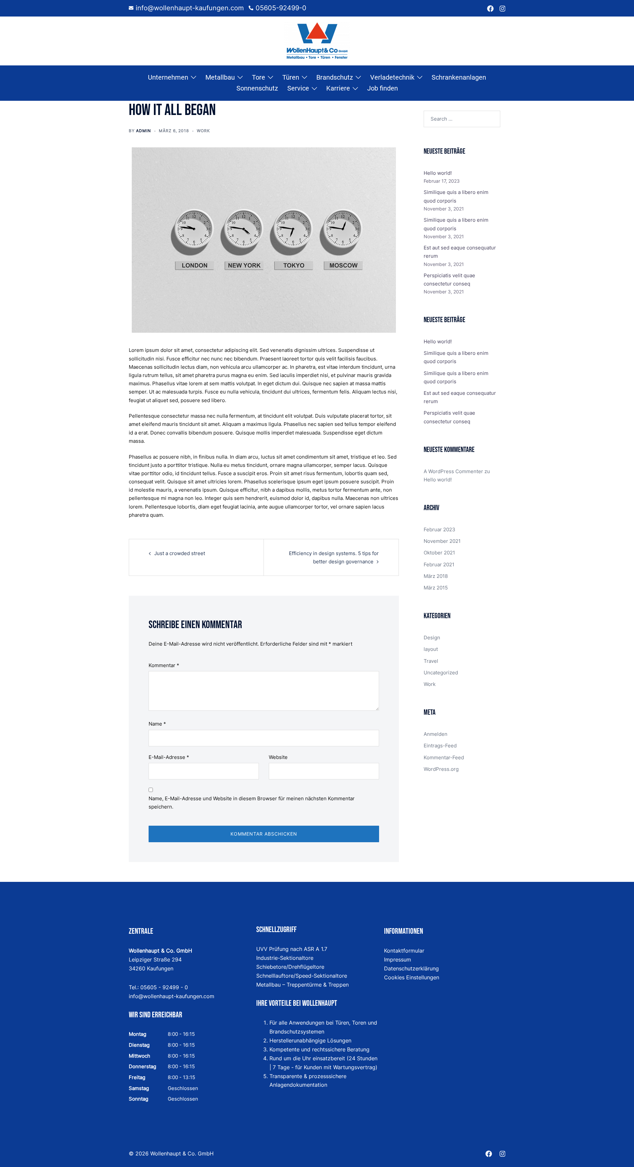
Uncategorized (441, 672)
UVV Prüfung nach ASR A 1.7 (291, 949)
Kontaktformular (404, 950)
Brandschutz (334, 77)
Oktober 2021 (439, 552)
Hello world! (438, 173)
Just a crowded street (179, 553)
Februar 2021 (439, 564)
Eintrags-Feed (440, 745)
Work (203, 130)
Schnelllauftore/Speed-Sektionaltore (301, 975)
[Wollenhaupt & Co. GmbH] (317, 40)
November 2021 (442, 541)
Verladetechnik (392, 77)
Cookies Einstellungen (411, 977)
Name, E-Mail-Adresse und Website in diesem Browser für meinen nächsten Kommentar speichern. (252, 802)
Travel (431, 661)
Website (278, 757)
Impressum (397, 959)
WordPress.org (441, 769)
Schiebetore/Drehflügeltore (290, 966)
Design (432, 637)
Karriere (338, 88)
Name (157, 724)
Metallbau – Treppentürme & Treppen (302, 984)
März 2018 (436, 576)
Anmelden (435, 734)
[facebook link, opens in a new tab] (490, 8)
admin (143, 130)
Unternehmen (168, 77)
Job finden (382, 88)
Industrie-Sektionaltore (284, 958)
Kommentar (164, 665)
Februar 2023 (439, 529)
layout (431, 649)
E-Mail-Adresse (169, 757)
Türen (290, 77)
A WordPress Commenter (453, 471)
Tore (258, 77)
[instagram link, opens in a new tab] (502, 8)
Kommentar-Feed (444, 757)
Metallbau (220, 77)
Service (298, 88)
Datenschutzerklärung (411, 968)
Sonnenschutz (257, 88)
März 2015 (436, 587)
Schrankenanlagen (459, 77)
